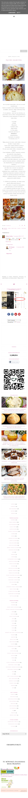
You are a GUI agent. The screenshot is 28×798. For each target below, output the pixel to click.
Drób (13, 611)
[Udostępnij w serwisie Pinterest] (25, 226)
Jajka (13, 623)
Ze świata (13, 726)
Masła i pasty (13, 639)
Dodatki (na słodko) (13, 538)
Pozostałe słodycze (13, 577)
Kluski (13, 630)
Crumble (13, 533)
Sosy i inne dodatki (13, 678)
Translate (18, 322)
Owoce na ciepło (13, 563)
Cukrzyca (13, 694)
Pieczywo (13, 655)
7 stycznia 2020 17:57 (18, 236)
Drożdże (5, 228)
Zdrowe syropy (13, 715)
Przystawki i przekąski (13, 669)
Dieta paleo (13, 703)
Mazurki (13, 556)
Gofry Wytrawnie (13, 616)
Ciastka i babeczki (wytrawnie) (13, 609)
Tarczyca (13, 712)
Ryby (13, 671)
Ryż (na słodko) (13, 582)
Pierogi (13, 657)
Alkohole (13, 602)
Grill (13, 618)
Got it (18, 12)
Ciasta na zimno (13, 529)
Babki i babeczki (13, 522)
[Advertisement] (14, 32)
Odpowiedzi (10, 244)
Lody (13, 552)
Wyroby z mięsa (13, 683)
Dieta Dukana (13, 696)
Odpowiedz (8, 241)
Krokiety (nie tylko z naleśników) (13, 632)
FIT (13, 710)
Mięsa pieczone (13, 641)
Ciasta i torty (13, 526)
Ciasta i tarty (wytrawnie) (13, 607)
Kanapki (13, 625)
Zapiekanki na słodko (13, 593)
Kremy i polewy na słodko (13, 547)
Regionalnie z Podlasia (13, 721)
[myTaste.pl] (10, 769)
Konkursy (13, 506)
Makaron (13, 634)
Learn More (11, 12)
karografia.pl (23, 791)
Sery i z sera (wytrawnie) (13, 676)
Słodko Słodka (9, 236)
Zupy (13, 687)
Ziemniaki (13, 685)
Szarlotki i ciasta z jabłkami (13, 586)
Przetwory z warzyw (13, 664)
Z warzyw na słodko (13, 591)
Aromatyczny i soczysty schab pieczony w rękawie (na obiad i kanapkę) (14, 480)
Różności (13, 513)
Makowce (13, 554)
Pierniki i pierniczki (13, 570)
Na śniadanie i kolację (13, 559)
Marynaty (13, 637)
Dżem (9, 228)
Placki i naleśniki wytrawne (13, 662)
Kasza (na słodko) (13, 545)
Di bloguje (12, 247)
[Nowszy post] (1, 284)
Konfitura (14, 228)
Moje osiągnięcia (13, 508)
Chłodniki (13, 604)
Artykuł (13, 504)
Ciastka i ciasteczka (13, 531)
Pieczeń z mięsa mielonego (13, 653)
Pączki (19, 228)
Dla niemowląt (13, 708)
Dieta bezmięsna (13, 701)
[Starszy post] (26, 284)
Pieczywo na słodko (13, 568)
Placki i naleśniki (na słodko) (13, 575)
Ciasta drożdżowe (13, 524)
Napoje (13, 648)
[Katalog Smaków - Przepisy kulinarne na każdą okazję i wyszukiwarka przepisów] (14, 776)
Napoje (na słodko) (13, 561)
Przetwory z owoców (13, 579)
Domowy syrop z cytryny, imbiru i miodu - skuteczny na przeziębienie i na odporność (14, 444)
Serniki (13, 584)
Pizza (13, 660)
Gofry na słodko (13, 540)
